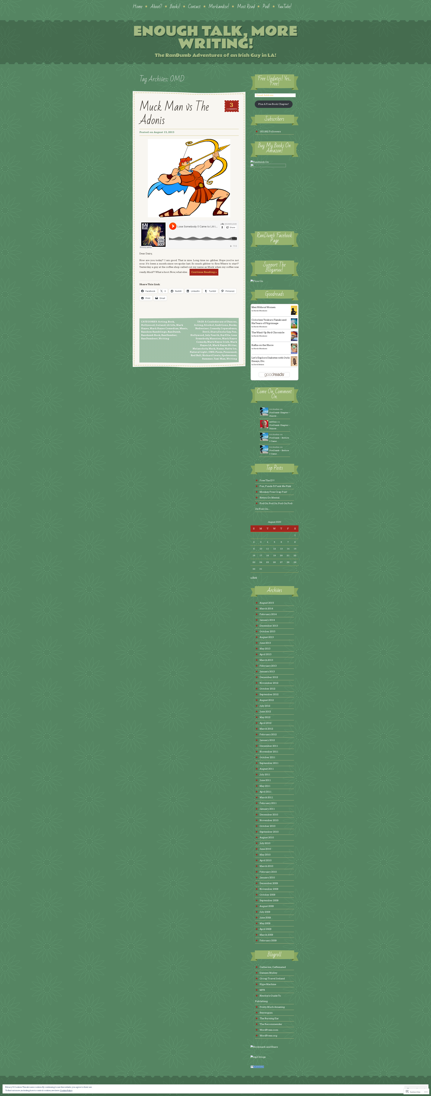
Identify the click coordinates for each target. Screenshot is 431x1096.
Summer (207, 359)
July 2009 (265, 911)
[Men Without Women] (294, 314)
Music (183, 328)
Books (233, 325)
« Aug (254, 577)
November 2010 (269, 820)
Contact (194, 6)
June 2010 (265, 849)
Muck (212, 348)
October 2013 (267, 631)
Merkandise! (219, 6)
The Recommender (271, 1024)
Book (171, 322)
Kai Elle (225, 335)
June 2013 (265, 643)
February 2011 (268, 803)
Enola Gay (224, 332)
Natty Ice (231, 348)
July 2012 (265, 705)
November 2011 (269, 751)
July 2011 (265, 774)
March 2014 (266, 608)
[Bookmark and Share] (264, 1047)
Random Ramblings (154, 332)
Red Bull (196, 355)
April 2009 (265, 929)
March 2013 (266, 660)
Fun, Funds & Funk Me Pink (275, 486)
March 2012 (266, 728)
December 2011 (269, 746)
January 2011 (267, 808)
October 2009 (267, 894)
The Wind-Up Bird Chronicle (268, 332)
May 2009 (265, 923)
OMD (211, 352)
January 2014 (267, 620)
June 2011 (265, 780)
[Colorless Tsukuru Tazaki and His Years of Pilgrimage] (294, 327)
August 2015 (267, 602)
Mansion (215, 338)
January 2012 (267, 740)
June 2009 (265, 917)
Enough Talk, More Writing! (215, 38)
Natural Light (198, 352)
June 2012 (265, 711)
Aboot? (156, 6)
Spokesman (229, 355)
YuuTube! (285, 6)
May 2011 (265, 786)
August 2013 (267, 637)
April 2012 (265, 723)
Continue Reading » (204, 272)
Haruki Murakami (260, 311)
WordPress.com (269, 1029)
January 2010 (267, 877)
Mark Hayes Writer (224, 345)
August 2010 (267, 837)
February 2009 (268, 940)
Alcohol (209, 325)
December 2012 (269, 677)
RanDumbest (149, 338)
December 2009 (269, 883)
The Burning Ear (269, 1018)
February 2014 (268, 614)
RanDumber (169, 335)
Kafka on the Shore (262, 345)
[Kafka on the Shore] (294, 352)
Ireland (161, 325)
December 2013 (269, 625)
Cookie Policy (66, 1090)
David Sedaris (259, 365)
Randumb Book (150, 335)
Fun (234, 332)
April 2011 (265, 791)
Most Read (246, 6)
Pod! (266, 6)
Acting (162, 322)
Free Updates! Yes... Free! (274, 81)
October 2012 (267, 688)
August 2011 (267, 768)
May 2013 (265, 648)
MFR (262, 990)
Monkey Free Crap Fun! (273, 492)
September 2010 (269, 831)
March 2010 (266, 866)
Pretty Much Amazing (272, 1007)
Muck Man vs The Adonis (174, 113)
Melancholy (200, 348)
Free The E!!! (267, 480)
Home (137, 6)
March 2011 (266, 797)
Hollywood (148, 325)
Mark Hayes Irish (218, 342)
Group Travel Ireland (272, 978)
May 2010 (265, 854)
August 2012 (267, 700)
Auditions (221, 325)
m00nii (273, 421)
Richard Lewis (211, 355)
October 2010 (267, 826)
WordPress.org (268, 1035)
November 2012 (269, 683)
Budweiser (202, 328)
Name (220, 348)
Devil (206, 332)
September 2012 (269, 694)
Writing (164, 338)
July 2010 (265, 843)
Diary (213, 332)
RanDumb (174, 332)
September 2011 (269, 763)
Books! (175, 6)
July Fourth (212, 335)
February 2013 (268, 665)
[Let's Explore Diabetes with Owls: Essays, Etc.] (294, 365)
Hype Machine (268, 984)
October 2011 (267, 757)
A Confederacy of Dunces (221, 322)
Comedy (215, 328)
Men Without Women (263, 307)
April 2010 (265, 860)
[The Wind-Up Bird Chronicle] (294, 340)
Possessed (230, 352)
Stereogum (266, 1012)
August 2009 (267, 906)
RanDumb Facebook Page (274, 238)
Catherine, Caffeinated (273, 967)
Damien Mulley (268, 972)
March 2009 (266, 934)
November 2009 (269, 889)
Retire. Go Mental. (270, 497)
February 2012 (268, 734)
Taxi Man (220, 359)
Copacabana (229, 328)
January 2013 (267, 671)
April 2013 (265, 654)
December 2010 (269, 814)
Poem (218, 352)
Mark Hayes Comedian (164, 328)
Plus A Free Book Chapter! (273, 104)
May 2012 (265, 717)
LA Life (171, 325)
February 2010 (268, 871)
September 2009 (269, 900)
